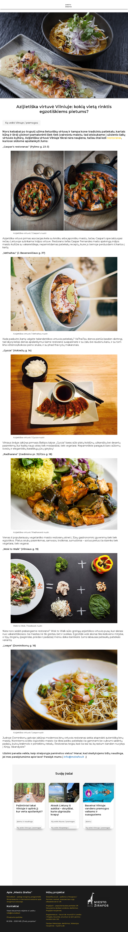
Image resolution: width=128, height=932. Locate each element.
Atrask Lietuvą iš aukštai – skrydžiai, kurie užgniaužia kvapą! (62, 810)
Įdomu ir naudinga (25, 821)
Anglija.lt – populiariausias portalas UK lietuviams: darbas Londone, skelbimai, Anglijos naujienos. (62, 908)
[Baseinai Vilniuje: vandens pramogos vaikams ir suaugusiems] (98, 792)
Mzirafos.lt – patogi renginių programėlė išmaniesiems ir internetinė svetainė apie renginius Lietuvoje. (24, 899)
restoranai (114, 138)
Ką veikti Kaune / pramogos (62, 821)
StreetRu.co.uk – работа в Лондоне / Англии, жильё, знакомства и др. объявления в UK (61, 899)
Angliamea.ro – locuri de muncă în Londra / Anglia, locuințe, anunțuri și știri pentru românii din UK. (63, 916)
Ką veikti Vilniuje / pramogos (21, 122)
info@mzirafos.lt (13, 913)
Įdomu (88, 821)
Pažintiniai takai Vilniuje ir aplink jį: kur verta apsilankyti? (29, 808)
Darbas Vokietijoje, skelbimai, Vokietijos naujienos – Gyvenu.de (62, 924)
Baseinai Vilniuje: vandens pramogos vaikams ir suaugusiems (97, 810)
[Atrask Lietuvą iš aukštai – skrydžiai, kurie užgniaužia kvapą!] (64, 792)
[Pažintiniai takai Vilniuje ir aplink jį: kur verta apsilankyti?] (29, 792)
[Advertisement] (64, 860)
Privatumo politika (14, 917)
